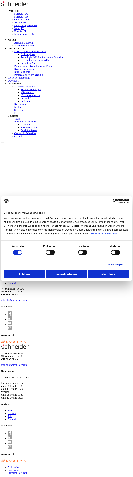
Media (17, 107)
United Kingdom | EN (25, 25)
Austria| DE (20, 22)
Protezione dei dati (17, 472)
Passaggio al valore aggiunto (28, 74)
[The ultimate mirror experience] (15, 5)
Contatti (18, 136)
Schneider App (28, 63)
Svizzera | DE (21, 13)
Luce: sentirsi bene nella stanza (30, 51)
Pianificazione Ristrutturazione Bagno (33, 66)
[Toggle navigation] (2, 142)
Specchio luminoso (24, 45)
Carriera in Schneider (25, 133)
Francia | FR (20, 31)
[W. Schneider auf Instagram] (10, 328)
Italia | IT (19, 28)
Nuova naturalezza (30, 95)
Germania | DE (22, 19)
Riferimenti (20, 104)
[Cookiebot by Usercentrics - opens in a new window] (115, 201)
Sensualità (26, 98)
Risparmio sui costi (24, 69)
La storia (25, 124)
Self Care (25, 101)
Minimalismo (27, 92)
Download (13, 80)
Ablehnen (24, 274)
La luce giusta (28, 54)
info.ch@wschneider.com (14, 300)
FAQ (16, 112)
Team (17, 118)
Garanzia (12, 283)
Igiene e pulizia (22, 72)
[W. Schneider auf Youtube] (10, 324)
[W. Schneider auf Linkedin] (10, 319)
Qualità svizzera (29, 130)
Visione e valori (29, 127)
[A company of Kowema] (13, 342)
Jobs (10, 416)
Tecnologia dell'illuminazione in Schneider (42, 57)
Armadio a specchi (23, 42)
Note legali (13, 467)
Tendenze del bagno (24, 86)
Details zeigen (115, 264)
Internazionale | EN (24, 34)
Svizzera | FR (21, 16)
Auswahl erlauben (66, 274)
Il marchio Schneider (25, 121)
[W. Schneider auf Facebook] (10, 314)
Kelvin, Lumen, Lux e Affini (35, 60)
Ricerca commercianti (19, 77)
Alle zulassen (108, 274)
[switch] (50, 252)
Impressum (13, 470)
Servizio (18, 110)
